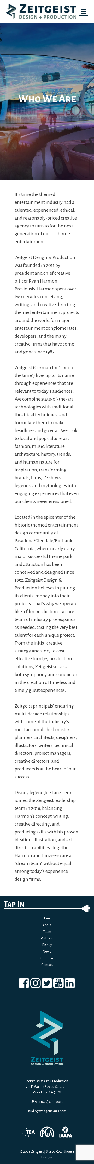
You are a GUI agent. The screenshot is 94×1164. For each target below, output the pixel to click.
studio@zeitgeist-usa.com (47, 1111)
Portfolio (47, 938)
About (47, 925)
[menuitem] (24, 983)
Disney (47, 945)
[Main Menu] (83, 11)
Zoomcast (47, 958)
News (47, 951)
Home (47, 918)
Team (47, 932)
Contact (47, 965)
